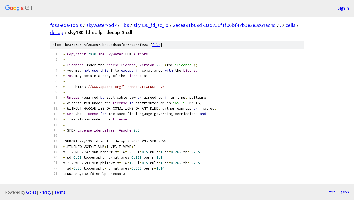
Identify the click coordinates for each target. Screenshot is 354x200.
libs (125, 25)
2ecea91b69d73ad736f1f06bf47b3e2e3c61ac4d (224, 25)
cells (290, 25)
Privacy (45, 192)
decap (56, 32)
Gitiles (31, 192)
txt (332, 192)
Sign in (343, 8)
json (345, 192)
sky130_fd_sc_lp (150, 25)
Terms (59, 192)
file (156, 45)
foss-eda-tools (66, 25)
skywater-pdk (101, 25)
